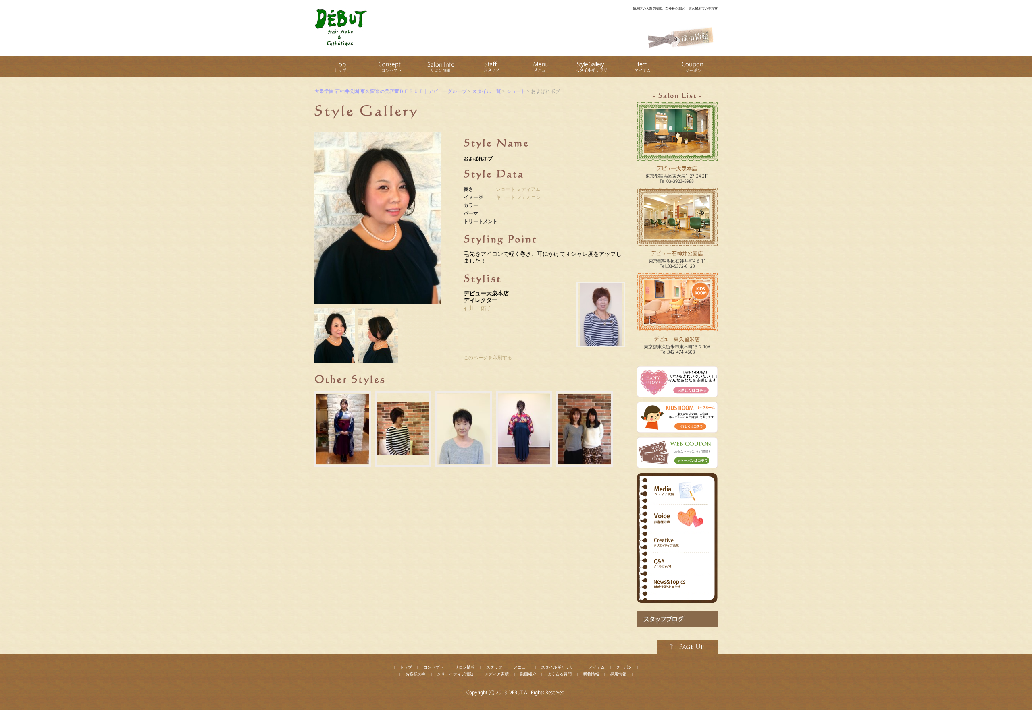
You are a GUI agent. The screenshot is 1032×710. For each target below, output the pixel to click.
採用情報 (618, 674)
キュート (505, 197)
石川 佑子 (478, 308)
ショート (505, 189)
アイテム (597, 667)
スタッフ (494, 667)
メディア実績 (497, 674)
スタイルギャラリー (559, 667)
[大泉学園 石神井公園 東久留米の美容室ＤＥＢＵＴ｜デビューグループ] (340, 46)
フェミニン (528, 197)
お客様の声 (416, 674)
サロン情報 (465, 667)
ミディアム (528, 189)
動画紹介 (528, 674)
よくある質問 (559, 674)
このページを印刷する (488, 357)
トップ (406, 667)
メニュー (522, 667)
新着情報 (591, 674)
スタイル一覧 (486, 91)
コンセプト (433, 667)
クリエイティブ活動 (455, 674)
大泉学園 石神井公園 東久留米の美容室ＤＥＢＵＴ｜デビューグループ (390, 91)
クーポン (624, 667)
